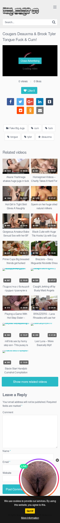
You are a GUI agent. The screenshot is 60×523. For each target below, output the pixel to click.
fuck (50, 128)
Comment (8, 412)
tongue (14, 137)
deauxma (46, 137)
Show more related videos (30, 381)
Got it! (30, 511)
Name (7, 451)
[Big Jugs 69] (21, 10)
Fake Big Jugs (17, 128)
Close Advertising (30, 61)
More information (30, 518)
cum (36, 128)
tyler (29, 137)
